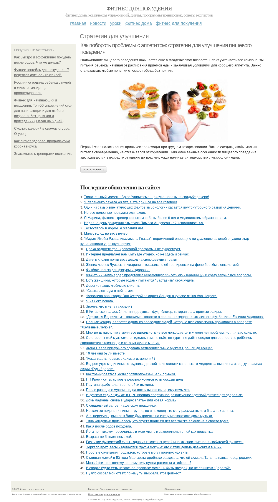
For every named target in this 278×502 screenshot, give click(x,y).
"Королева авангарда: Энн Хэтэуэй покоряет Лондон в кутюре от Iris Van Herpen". (151, 295)
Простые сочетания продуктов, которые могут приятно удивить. (137, 452)
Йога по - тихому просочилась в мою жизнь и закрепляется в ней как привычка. (149, 431)
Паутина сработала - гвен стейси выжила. (120, 384)
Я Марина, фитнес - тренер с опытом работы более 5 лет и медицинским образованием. (155, 217)
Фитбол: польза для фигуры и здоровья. (118, 269)
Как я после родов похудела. (109, 426)
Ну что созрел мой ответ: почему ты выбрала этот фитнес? (133, 473)
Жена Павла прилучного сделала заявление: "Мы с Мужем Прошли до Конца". (149, 347)
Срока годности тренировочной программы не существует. (133, 248)
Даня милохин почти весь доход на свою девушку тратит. (132, 259)
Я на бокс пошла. (100, 300)
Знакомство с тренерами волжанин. (43, 154)
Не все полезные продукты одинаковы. (115, 212)
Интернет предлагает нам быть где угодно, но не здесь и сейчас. (138, 254)
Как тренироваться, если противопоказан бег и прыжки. (131, 373)
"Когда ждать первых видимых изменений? (121, 358)
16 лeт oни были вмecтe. (106, 353)
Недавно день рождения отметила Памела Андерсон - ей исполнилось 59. (144, 222)
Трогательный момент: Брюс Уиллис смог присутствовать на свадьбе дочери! (146, 196)
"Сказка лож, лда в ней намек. (110, 290)
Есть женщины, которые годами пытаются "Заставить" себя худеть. (140, 280)
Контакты (93, 488)
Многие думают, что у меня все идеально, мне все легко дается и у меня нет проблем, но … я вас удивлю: (171, 332)
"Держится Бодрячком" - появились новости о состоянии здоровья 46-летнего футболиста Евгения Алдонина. (175, 316)
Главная (78, 23)
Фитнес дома (138, 23)
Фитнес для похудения (139, 8)
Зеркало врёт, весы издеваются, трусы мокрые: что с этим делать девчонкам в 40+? (154, 446)
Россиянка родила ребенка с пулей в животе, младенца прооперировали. (42, 88)
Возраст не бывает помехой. (109, 436)
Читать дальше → (93, 169)
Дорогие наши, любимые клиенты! (113, 285)
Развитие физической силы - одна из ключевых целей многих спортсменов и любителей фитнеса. (164, 441)
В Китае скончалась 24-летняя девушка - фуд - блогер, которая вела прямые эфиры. (154, 311)
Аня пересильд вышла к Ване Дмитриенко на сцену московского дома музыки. (149, 415)
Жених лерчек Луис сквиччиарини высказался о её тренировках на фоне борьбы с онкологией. (163, 264)
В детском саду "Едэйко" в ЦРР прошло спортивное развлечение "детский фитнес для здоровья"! (164, 394)
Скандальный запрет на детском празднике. (121, 405)
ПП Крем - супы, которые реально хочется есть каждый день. (135, 379)
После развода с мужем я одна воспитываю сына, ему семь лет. (138, 389)
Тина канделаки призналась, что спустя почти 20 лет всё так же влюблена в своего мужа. (157, 420)
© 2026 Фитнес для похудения (28, 488)
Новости (98, 23)
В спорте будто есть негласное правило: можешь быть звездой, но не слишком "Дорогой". (158, 467)
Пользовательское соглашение (116, 488)
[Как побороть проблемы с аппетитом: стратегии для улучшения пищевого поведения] (173, 111)
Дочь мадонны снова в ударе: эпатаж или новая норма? (131, 400)
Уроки (115, 23)
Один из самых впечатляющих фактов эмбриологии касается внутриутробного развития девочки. (162, 207)
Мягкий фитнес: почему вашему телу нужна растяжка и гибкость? (138, 462)
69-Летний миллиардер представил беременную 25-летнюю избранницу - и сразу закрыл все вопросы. (169, 274)
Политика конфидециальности (104, 494)
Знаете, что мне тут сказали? (109, 306)
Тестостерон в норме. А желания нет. (114, 227)
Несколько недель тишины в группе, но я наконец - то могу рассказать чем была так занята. (160, 410)
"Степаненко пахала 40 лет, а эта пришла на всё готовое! (130, 201)
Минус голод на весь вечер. (106, 233)
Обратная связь (172, 488)
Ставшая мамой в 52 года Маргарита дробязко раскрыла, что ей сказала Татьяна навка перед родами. (169, 457)
